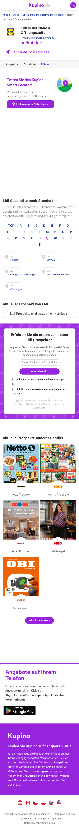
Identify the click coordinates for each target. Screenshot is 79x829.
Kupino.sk (51, 803)
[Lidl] (10, 33)
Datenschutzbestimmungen (39, 823)
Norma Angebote (58, 471)
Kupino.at (20, 803)
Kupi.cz (36, 803)
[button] (23, 42)
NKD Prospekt (58, 527)
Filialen (45, 64)
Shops (15, 15)
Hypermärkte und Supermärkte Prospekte (43, 15)
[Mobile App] (19, 711)
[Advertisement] (39, 155)
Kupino (6, 15)
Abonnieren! (38, 371)
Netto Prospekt (21, 471)
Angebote (30, 64)
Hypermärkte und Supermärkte (37, 38)
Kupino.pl (43, 803)
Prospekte (12, 64)
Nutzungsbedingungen (48, 818)
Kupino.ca (28, 803)
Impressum (24, 818)
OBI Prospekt (21, 584)
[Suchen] (73, 5)
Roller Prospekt (21, 527)
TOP (11, 226)
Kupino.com (59, 803)
